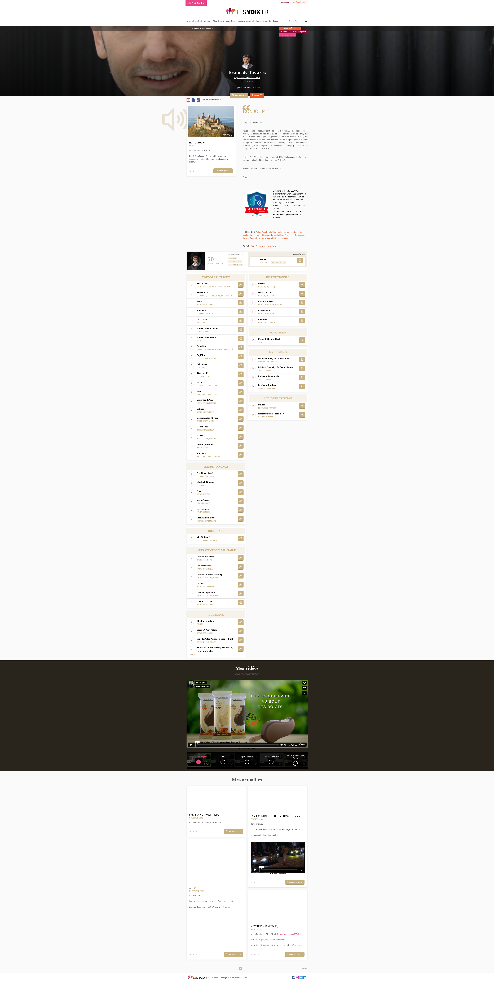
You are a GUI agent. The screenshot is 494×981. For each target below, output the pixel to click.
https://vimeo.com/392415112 (272, 939)
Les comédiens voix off (194, 21)
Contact (275, 21)
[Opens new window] (188, 99)
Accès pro (285, 2)
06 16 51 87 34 (247, 81)
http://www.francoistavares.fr (247, 77)
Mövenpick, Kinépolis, (264, 926)
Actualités (267, 21)
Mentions (215, 978)
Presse (258, 21)
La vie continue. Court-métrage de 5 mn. (276, 816)
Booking (255, 95)
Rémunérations (218, 21)
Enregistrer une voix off (245, 21)
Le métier (207, 21)
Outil (198, 3)
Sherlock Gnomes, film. (204, 814)
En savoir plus (222, 171)
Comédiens (195, 28)
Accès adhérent (299, 2)
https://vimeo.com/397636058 (290, 934)
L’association (230, 21)
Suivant (303, 968)
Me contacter (238, 95)
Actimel (194, 888)
